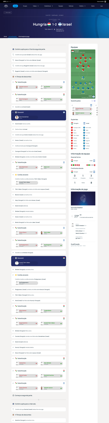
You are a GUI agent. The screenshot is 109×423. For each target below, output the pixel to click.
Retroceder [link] (8, 12)
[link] (15, 6)
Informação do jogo (24, 36)
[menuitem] (16, 6)
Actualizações (13, 36)
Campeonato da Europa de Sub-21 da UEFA (6, 6)
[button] (35, 6)
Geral (5, 36)
